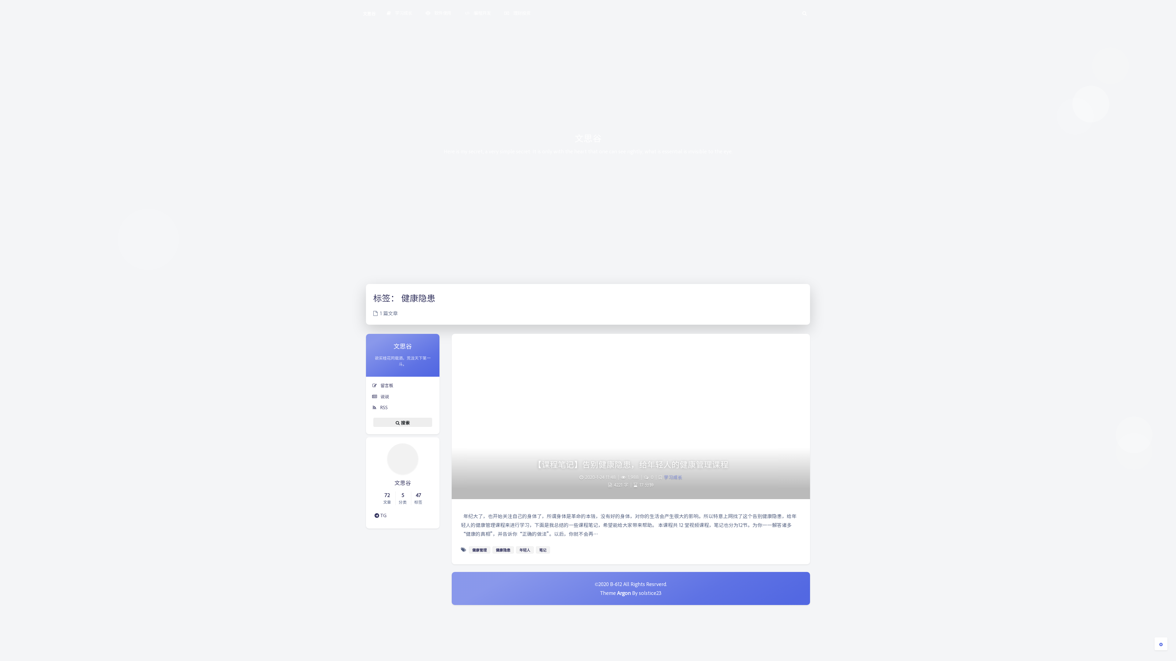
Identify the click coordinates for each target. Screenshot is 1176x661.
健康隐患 (503, 550)
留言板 (386, 385)
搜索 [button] (405, 422)
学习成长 (673, 477)
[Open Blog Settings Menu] (1161, 643)
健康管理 (479, 550)
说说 (384, 396)
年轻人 (524, 550)
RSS (383, 407)
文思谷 (369, 13)
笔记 (543, 550)
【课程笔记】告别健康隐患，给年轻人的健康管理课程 (630, 464)
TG (382, 515)
